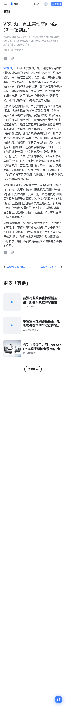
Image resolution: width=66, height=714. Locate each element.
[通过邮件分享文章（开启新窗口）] (6, 58)
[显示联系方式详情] (58, 699)
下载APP (37, 4)
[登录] (46, 4)
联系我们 (56, 4)
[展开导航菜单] (6, 4)
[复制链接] (13, 58)
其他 (7, 11)
